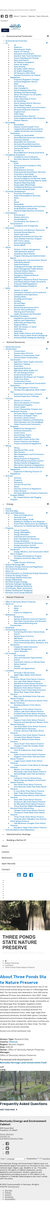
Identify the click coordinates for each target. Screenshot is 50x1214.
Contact (4, 21)
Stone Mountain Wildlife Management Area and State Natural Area (27, 807)
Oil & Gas (9, 476)
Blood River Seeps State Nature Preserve (25, 693)
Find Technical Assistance (16, 569)
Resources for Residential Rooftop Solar (31, 526)
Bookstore (9, 628)
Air (6, 43)
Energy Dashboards (13, 580)
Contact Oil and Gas (22, 484)
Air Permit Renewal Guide (24, 189)
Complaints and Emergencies (26, 226)
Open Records (42, 16)
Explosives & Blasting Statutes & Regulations (26, 472)
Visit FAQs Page (7, 1110)
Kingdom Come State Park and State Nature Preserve (27, 758)
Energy (10, 504)
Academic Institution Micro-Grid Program (25, 559)
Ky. (2, 1)
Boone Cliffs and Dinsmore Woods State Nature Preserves (29, 702)
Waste (8, 247)
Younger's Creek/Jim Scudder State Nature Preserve (27, 747)
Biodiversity (10, 889)
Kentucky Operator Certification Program (25, 160)
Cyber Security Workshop (24, 562)
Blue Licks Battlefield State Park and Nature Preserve (27, 697)
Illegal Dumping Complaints (25, 286)
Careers (23, 16)
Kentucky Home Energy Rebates (19, 593)
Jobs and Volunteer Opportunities (28, 658)
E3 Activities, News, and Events (18, 588)
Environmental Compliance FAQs (27, 166)
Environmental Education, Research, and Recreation (29, 644)
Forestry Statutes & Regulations (27, 444)
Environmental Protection (19, 36)
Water (7, 288)
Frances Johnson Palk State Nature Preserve (27, 732)
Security (8, 1195)
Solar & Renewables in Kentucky (27, 196)
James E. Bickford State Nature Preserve (25, 740)
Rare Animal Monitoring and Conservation (23, 624)
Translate (46, 1159)
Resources (9, 228)
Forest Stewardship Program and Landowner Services (26, 410)
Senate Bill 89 (19, 245)
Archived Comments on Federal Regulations (25, 76)
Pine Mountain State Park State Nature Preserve (28, 788)
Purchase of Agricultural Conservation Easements (28, 384)
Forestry (9, 398)
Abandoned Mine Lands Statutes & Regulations (26, 468)
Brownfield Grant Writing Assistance (29, 153)
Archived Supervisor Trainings (26, 396)
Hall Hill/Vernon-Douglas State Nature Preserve (28, 824)
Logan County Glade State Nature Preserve (26, 762)
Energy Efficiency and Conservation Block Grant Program (29, 553)
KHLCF (8, 885)
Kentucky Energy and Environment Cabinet (18, 10)
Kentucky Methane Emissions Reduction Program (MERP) (29, 494)
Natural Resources (16, 342)
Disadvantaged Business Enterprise (29, 211)
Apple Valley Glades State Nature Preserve (25, 676)
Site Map (8, 1191)
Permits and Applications (24, 668)
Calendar (31, 16)
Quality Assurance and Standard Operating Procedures (25, 315)
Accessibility (10, 1199)
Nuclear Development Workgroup (19, 590)
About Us (9, 571)
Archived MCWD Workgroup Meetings (29, 338)
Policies (8, 1193)
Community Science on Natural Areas (29, 662)
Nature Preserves (15, 597)
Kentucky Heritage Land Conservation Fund (23, 1062)
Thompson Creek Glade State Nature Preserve (27, 813)
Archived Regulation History (25, 82)
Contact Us (5, 1136)
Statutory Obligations (23, 612)
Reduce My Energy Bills (15, 565)
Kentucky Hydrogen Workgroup (18, 584)
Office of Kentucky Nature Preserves (20, 602)
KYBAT (8, 887)
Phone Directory (7, 1134)
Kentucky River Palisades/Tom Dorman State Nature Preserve (28, 820)
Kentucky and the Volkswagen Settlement (24, 548)
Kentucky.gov (13, 1187)
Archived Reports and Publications (19, 830)
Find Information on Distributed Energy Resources (26, 573)
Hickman (13, 1042)
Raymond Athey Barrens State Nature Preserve (28, 796)
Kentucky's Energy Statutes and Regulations (24, 567)
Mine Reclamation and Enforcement (29, 454)
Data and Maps (11, 511)
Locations (9, 671)
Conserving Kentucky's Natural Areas (29, 632)
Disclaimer (9, 1197)
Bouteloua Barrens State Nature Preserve (25, 706)
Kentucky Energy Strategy (16, 582)
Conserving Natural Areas (15, 882)
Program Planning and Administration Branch (28, 257)
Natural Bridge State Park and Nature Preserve (27, 775)
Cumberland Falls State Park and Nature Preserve (28, 717)
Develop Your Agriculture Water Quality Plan (28, 391)
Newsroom (7, 858)
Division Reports (21, 120)
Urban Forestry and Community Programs (25, 425)
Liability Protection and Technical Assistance (26, 132)
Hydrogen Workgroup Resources (18, 586)
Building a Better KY (16, 840)
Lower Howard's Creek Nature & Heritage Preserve (29, 766)
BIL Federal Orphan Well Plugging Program (25, 498)
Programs (9, 528)
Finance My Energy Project (16, 575)
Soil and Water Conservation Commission (24, 359)
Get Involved (10, 891)
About (16, 16)
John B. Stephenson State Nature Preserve (26, 751)
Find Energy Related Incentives (18, 577)
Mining (8, 446)
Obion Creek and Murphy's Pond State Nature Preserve (28, 781)
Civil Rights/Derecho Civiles (11, 1139)
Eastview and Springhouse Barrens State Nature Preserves (29, 723)
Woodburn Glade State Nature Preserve (30, 828)
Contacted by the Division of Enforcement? (24, 222)
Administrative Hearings (18, 834)
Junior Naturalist (21, 651)
